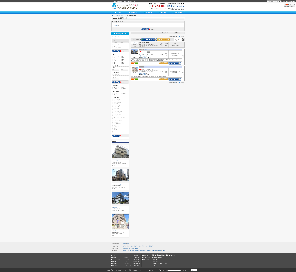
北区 (142, 57)
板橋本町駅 (127, 263)
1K (122, 56)
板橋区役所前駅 (128, 265)
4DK (123, 63)
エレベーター (117, 114)
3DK (114, 62)
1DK (114, 57)
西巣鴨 (163, 250)
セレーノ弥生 (115, 160)
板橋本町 (137, 250)
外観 (133, 43)
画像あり (116, 93)
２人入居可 (117, 105)
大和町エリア (137, 261)
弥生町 (124, 246)
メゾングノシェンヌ (117, 184)
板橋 (117, 25)
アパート (116, 36)
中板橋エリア (137, 257)
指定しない (116, 87)
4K (114, 63)
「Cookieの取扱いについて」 (174, 270)
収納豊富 (116, 126)
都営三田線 (131, 248)
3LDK (123, 62)
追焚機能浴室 (117, 122)
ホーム (113, 255)
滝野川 (144, 57)
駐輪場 (116, 116)
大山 (133, 250)
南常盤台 (151, 246)
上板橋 (159, 250)
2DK (123, 59)
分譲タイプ (117, 107)
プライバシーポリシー (117, 259)
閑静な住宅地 (117, 102)
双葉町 (139, 246)
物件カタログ (115, 265)
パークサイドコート (149, 66)
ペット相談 (117, 99)
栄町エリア (145, 255)
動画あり (124, 93)
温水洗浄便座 (117, 123)
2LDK (115, 60)
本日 (123, 87)
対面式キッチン (118, 120)
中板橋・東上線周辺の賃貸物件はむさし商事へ (165, 255)
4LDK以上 (116, 65)
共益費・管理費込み (118, 47)
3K (122, 60)
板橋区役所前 (143, 250)
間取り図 (136, 43)
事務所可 (116, 103)
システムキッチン (118, 119)
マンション (121, 36)
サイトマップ (115, 263)
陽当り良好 (117, 100)
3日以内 (115, 88)
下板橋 (148, 250)
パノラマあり (117, 94)
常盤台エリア (146, 259)
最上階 (116, 129)
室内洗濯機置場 (118, 111)
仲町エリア (136, 255)
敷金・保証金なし (118, 44)
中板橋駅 (126, 257)
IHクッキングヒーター (119, 117)
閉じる (193, 270)
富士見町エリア (146, 257)
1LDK (123, 57)
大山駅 (125, 261)
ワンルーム (116, 56)
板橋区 (124, 243)
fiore (146, 49)
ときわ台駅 (127, 259)
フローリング (117, 113)
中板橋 (128, 246)
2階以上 (116, 128)
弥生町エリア (137, 259)
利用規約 (114, 261)
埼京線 (140, 56)
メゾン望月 (115, 207)
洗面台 (116, 125)
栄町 (132, 246)
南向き (116, 131)
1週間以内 (124, 88)
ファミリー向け (118, 110)
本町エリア (136, 265)
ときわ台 (129, 250)
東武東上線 (125, 248)
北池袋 (152, 250)
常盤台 (135, 246)
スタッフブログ (128, 255)
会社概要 (114, 257)
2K (114, 59)
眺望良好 (116, 108)
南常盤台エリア (137, 263)
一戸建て (116, 38)
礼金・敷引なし (117, 46)
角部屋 (116, 132)
